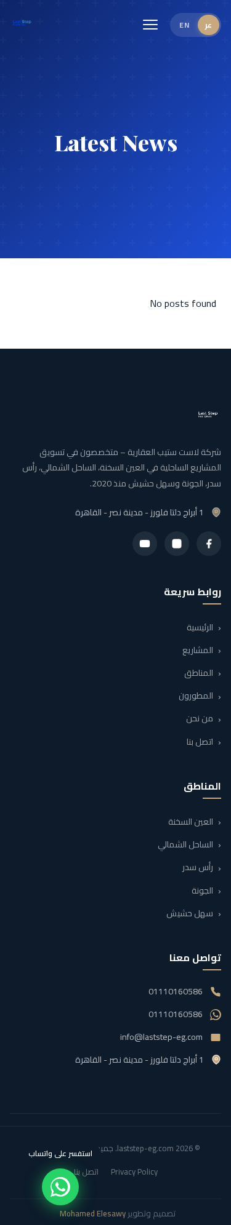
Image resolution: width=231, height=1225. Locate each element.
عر (208, 25)
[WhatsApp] (60, 1186)
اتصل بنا (200, 742)
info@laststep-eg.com (161, 1037)
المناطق (198, 673)
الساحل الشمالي (185, 844)
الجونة (202, 890)
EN (184, 25)
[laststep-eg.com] (22, 24)
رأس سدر (197, 868)
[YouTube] (144, 543)
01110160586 (175, 991)
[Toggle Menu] (150, 24)
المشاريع (197, 650)
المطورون (196, 696)
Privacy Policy (134, 1171)
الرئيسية (200, 627)
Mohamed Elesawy (93, 1213)
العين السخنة (190, 822)
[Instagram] (176, 543)
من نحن (199, 719)
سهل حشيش (189, 913)
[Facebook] (209, 543)
